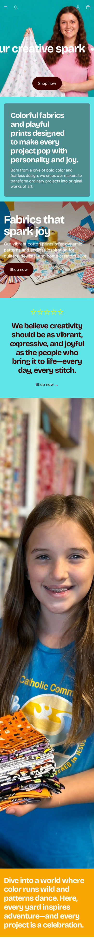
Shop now (47, 83)
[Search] (16, 7)
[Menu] (5, 7)
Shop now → (47, 384)
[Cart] (88, 7)
